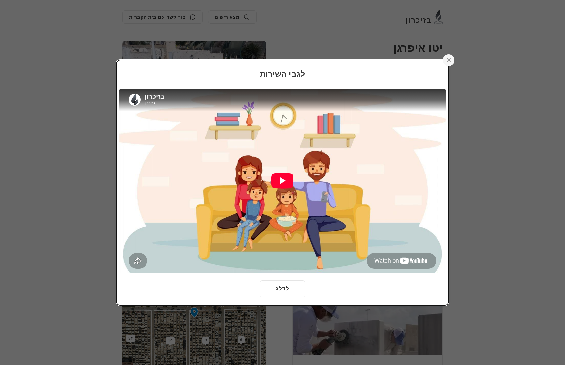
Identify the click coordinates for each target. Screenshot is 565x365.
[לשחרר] (448, 60)
